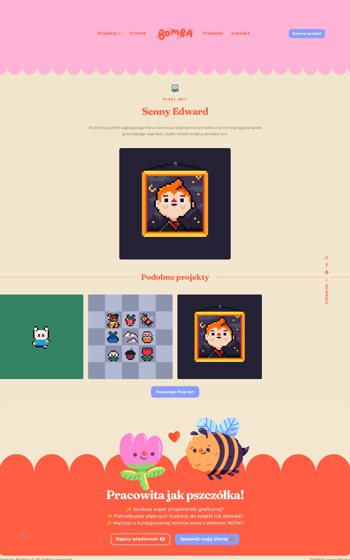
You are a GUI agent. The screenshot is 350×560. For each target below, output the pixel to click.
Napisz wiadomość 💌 (140, 539)
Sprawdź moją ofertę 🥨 (207, 539)
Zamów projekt (307, 33)
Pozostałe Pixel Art (175, 392)
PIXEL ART (175, 99)
